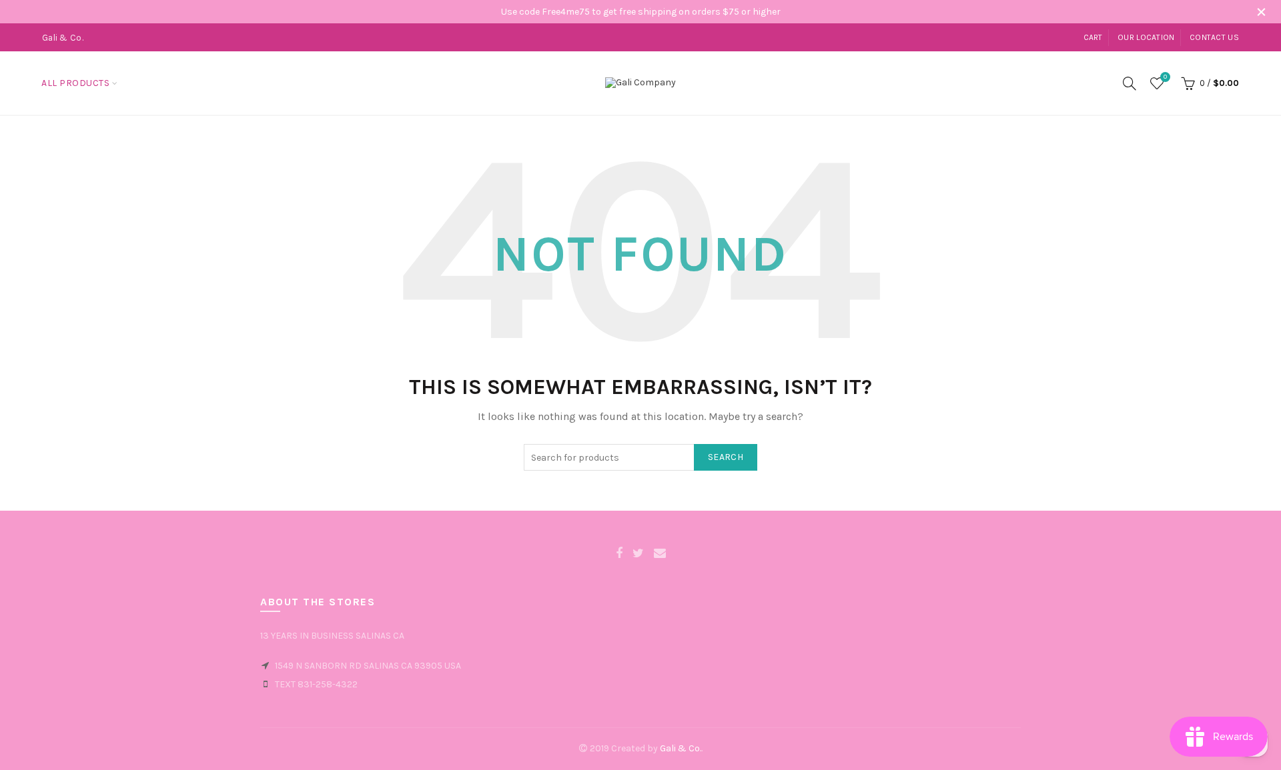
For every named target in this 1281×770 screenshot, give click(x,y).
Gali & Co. (680, 748)
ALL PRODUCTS (75, 83)
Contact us (1214, 37)
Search (725, 457)
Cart (1093, 37)
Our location (1146, 37)
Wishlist (1165, 77)
